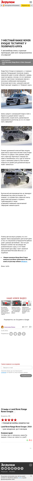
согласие (3, 372)
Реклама (12, 472)
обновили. (24, 261)
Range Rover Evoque (18, 426)
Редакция (4, 472)
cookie (20, 478)
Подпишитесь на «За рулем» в (16, 319)
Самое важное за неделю (10, 364)
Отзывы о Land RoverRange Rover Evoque (14, 410)
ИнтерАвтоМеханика (12, 5)
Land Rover (5, 426)
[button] (31, 476)
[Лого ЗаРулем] (7, 2)
